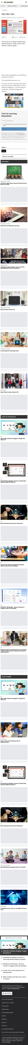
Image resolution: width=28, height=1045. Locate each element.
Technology (4, 10)
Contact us (4, 1025)
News (3, 151)
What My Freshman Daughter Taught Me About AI (15, 952)
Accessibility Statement (7, 1029)
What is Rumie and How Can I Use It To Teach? (14, 978)
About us (4, 1022)
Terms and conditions (7, 999)
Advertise (4, 1019)
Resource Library (12, 6)
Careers (4, 1016)
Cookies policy (5, 1009)
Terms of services (19, 133)
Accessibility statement (7, 1012)
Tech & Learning (7, 17)
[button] (2, 2)
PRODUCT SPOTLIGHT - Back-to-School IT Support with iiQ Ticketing (14, 965)
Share (5, 37)
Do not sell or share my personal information (13, 1032)
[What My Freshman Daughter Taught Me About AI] (14, 947)
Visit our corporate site (13, 988)
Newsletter (23, 37)
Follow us (16, 37)
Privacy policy (5, 1006)
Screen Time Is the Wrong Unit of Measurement (13, 971)
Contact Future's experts (8, 1002)
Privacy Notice (21, 134)
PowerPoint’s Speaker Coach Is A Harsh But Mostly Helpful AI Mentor (14, 958)
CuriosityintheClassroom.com (10, 80)
